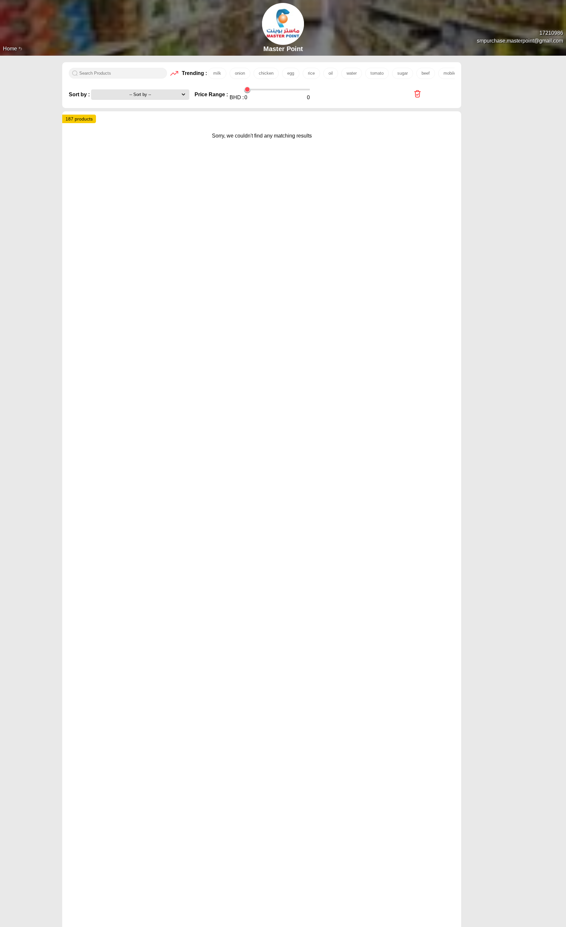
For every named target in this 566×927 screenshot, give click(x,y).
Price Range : (211, 94)
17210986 (551, 33)
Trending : (193, 73)
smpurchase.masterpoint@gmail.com (520, 41)
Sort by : (80, 94)
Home (10, 48)
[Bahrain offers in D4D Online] (417, 94)
